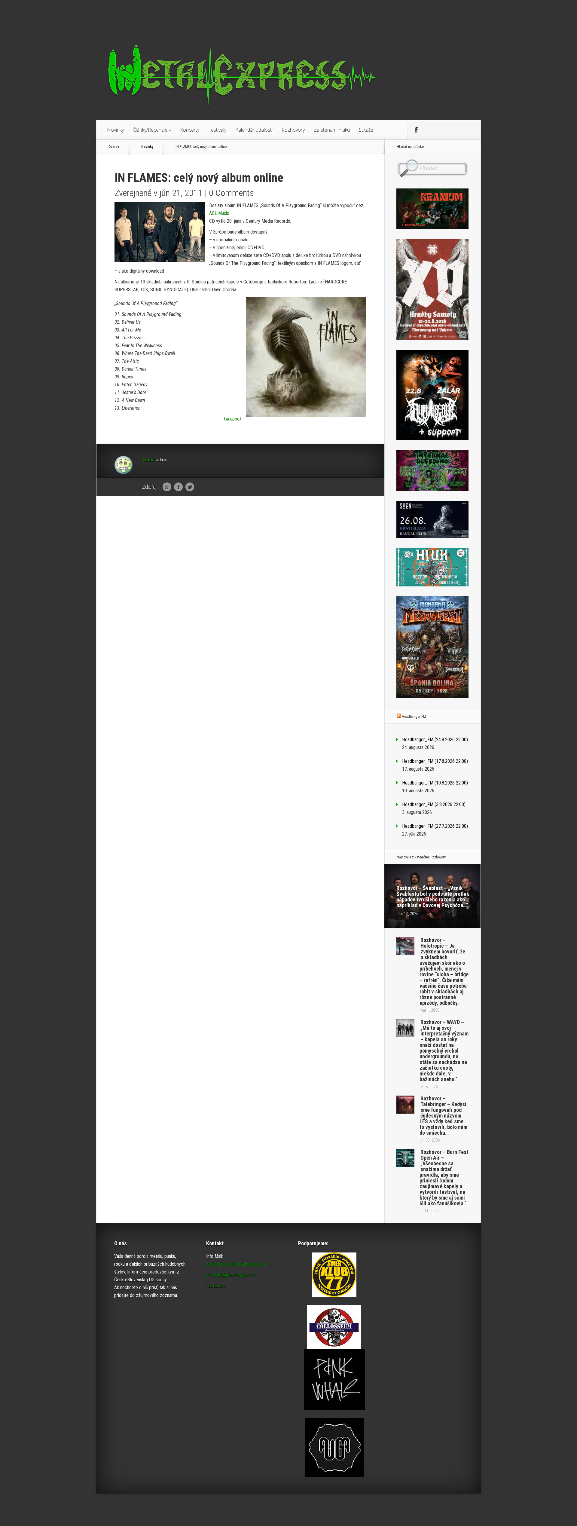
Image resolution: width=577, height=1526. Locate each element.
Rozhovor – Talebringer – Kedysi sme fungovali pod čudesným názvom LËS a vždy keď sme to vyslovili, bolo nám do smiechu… (443, 1115)
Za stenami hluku (332, 130)
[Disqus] (240, 594)
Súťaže (366, 130)
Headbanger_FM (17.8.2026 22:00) (435, 761)
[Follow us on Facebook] (416, 129)
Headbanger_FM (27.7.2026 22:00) (435, 826)
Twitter (189, 487)
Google (167, 487)
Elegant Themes (413, 1510)
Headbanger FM (414, 716)
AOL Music (219, 213)
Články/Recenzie (152, 130)
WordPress (469, 1510)
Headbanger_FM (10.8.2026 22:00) (435, 783)
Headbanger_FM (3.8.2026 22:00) (434, 804)
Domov (113, 147)
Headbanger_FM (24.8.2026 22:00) (435, 739)
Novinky (115, 130)
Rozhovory (293, 130)
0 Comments (231, 193)
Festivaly (217, 130)
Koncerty (189, 130)
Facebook (178, 487)
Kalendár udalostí (254, 130)
